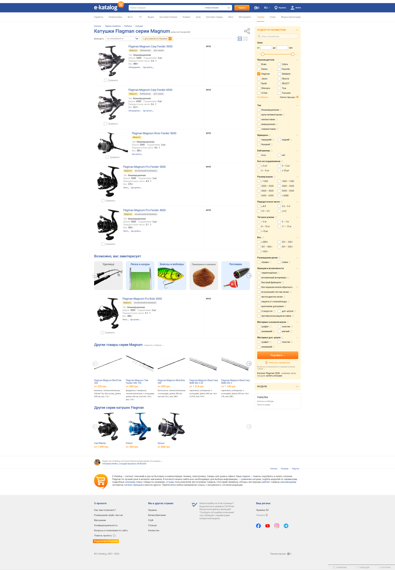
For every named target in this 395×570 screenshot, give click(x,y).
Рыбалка (128, 26)
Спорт (273, 17)
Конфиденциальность (106, 525)
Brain (263, 64)
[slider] (262, 54)
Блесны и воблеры (265, 401)
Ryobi (264, 83)
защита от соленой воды (274, 301)
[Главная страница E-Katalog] (109, 7)
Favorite (286, 69)
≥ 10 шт (285, 170)
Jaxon (264, 78)
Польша (152, 525)
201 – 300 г (287, 242)
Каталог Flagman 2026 (268, 373)
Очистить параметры (279, 362)
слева (285, 262)
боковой (265, 144)
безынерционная (270, 110)
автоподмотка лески (272, 297)
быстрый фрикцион (271, 282)
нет (283, 155)
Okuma (285, 78)
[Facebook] (258, 526)
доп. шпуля (158, 50)
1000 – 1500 (288, 181)
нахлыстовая (268, 119)
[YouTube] (267, 525)
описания (130, 482)
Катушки (139, 26)
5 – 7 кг (285, 221)
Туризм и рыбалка (113, 26)
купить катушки (274, 375)
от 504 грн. (132, 446)
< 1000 (264, 181)
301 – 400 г (266, 246)
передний (266, 139)
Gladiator (286, 74)
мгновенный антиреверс (146, 171)
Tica (284, 88)
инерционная (268, 124)
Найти (242, 7)
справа (265, 262)
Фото (130, 17)
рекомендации (288, 482)
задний (285, 139)
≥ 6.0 (284, 211)
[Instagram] (276, 526)
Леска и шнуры (263, 405)
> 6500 (285, 195)
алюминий (266, 331)
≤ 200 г (264, 242)
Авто (230, 17)
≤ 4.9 (263, 206)
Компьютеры (115, 17)
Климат (186, 17)
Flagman (265, 74)
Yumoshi (286, 93)
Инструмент (245, 17)
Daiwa (264, 69)
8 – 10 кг (265, 226)
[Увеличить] (111, 61)
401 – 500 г (287, 246)
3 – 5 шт (286, 166)
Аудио (151, 17)
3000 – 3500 (288, 186)
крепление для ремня (272, 306)
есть (263, 155)
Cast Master (100, 443)
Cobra (285, 64)
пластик (286, 326)
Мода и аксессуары (291, 17)
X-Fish (264, 93)
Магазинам (100, 520)
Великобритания (157, 515)
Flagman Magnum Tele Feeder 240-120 (137, 381)
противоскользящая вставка (276, 316)
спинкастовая (268, 129)
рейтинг (266, 482)
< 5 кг (264, 221)
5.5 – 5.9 (265, 211)
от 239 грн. (100, 386)
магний (285, 331)
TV (140, 17)
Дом (198, 17)
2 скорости (266, 311)
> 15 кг (264, 231)
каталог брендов (133, 484)
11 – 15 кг (287, 226)
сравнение (246, 479)
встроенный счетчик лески (275, 292)
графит (265, 326)
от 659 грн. (164, 386)
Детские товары (214, 17)
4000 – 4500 (267, 191)
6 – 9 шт (265, 170)
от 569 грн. (132, 386)
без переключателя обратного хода (279, 287)
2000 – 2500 (267, 186)
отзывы (170, 482)
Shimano (265, 88)
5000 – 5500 (288, 191)
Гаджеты (98, 17)
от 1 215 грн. (196, 386)
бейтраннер (145, 50)
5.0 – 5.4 (286, 206)
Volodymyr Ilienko (110, 463)
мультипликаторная (271, 114)
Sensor (161, 443)
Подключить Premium (106, 541)
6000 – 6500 (267, 195)
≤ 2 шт (264, 166)
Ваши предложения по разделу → (147, 461)
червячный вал (269, 273)
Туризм (260, 17)
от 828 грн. (164, 446)
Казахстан (153, 530)
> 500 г (264, 251)
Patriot (129, 443)
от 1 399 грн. (101, 446)
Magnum (133, 50)
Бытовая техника (168, 17)
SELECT (286, 83)
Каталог (97, 26)
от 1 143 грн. (228, 386)
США (150, 520)
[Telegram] (286, 526)
